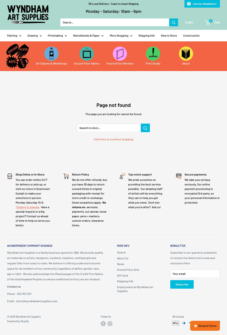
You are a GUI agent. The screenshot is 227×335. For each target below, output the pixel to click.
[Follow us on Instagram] (109, 323)
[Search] (173, 22)
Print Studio (153, 63)
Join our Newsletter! (205, 3)
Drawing (32, 35)
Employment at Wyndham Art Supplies (135, 289)
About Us (122, 258)
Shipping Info (147, 35)
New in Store (169, 35)
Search (121, 252)
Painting (12, 35)
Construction (191, 35)
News (120, 264)
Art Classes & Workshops (51, 63)
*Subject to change (27, 207)
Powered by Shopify (18, 321)
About (186, 63)
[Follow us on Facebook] (103, 323)
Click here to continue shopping (113, 139)
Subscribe (182, 284)
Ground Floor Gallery (86, 63)
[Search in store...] (145, 128)
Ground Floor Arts (128, 269)
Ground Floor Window (119, 63)
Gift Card (122, 275)
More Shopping (119, 35)
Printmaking (55, 35)
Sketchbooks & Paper (86, 35)
